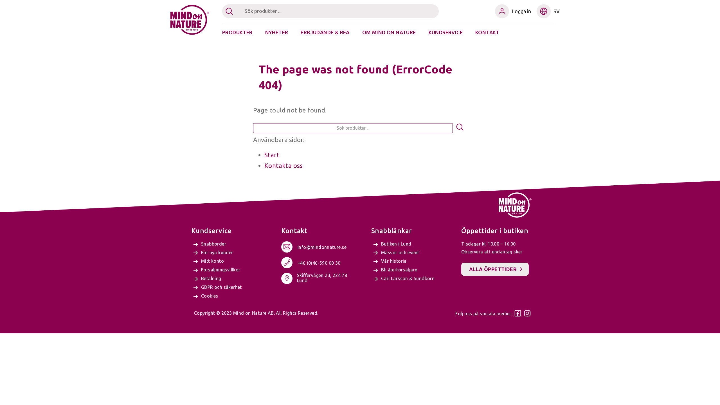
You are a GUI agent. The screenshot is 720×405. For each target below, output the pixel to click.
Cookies (209, 295)
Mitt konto (212, 261)
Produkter (237, 32)
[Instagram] (527, 313)
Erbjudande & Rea (325, 32)
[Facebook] (518, 313)
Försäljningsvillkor (220, 269)
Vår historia (394, 261)
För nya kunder (217, 252)
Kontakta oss (283, 165)
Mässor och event (400, 252)
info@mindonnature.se (322, 247)
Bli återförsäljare (399, 269)
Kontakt (487, 32)
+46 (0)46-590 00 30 (319, 263)
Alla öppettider (493, 269)
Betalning (211, 278)
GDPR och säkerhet (221, 287)
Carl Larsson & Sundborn (408, 278)
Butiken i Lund (396, 243)
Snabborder (213, 243)
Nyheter (276, 32)
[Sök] (460, 128)
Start (271, 154)
